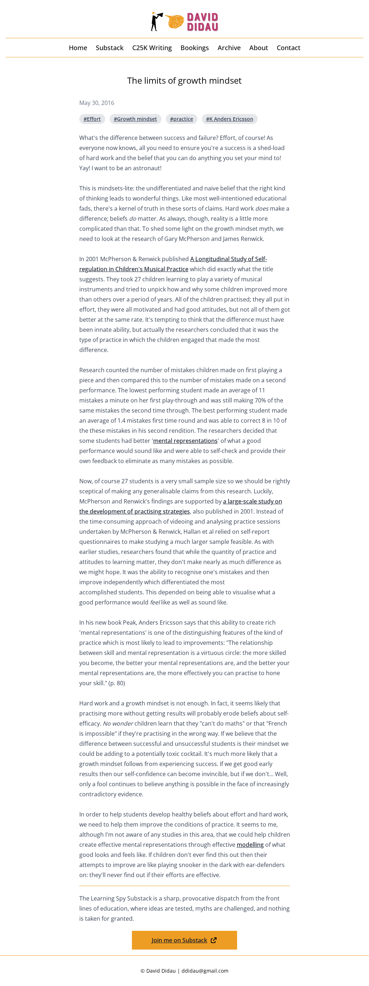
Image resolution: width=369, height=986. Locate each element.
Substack (110, 47)
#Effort (92, 118)
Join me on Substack (179, 940)
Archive (229, 47)
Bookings (195, 47)
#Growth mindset (135, 118)
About (258, 47)
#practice (181, 118)
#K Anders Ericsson (229, 118)
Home (78, 47)
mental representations (185, 441)
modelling (250, 845)
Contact (289, 47)
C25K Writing (152, 47)
